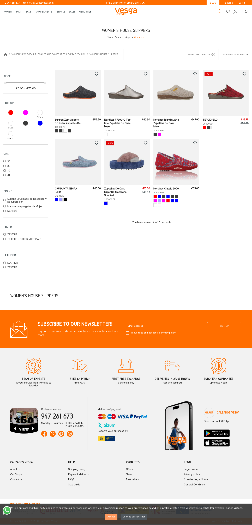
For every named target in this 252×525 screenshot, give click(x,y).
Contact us (16, 479)
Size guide (74, 484)
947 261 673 (11, 2)
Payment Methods (78, 474)
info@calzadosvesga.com (38, 2)
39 (8, 170)
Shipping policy (77, 469)
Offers (129, 469)
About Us (15, 469)
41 (8, 175)
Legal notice (191, 469)
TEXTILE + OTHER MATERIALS (24, 239)
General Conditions (195, 484)
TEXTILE (12, 234)
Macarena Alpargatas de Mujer (24, 206)
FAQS (71, 479)
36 (8, 161)
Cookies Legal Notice (196, 479)
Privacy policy (192, 474)
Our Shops (16, 474)
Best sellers (132, 479)
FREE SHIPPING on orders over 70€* (126, 2)
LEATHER (12, 262)
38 (8, 165)
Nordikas (12, 210)
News (129, 474)
